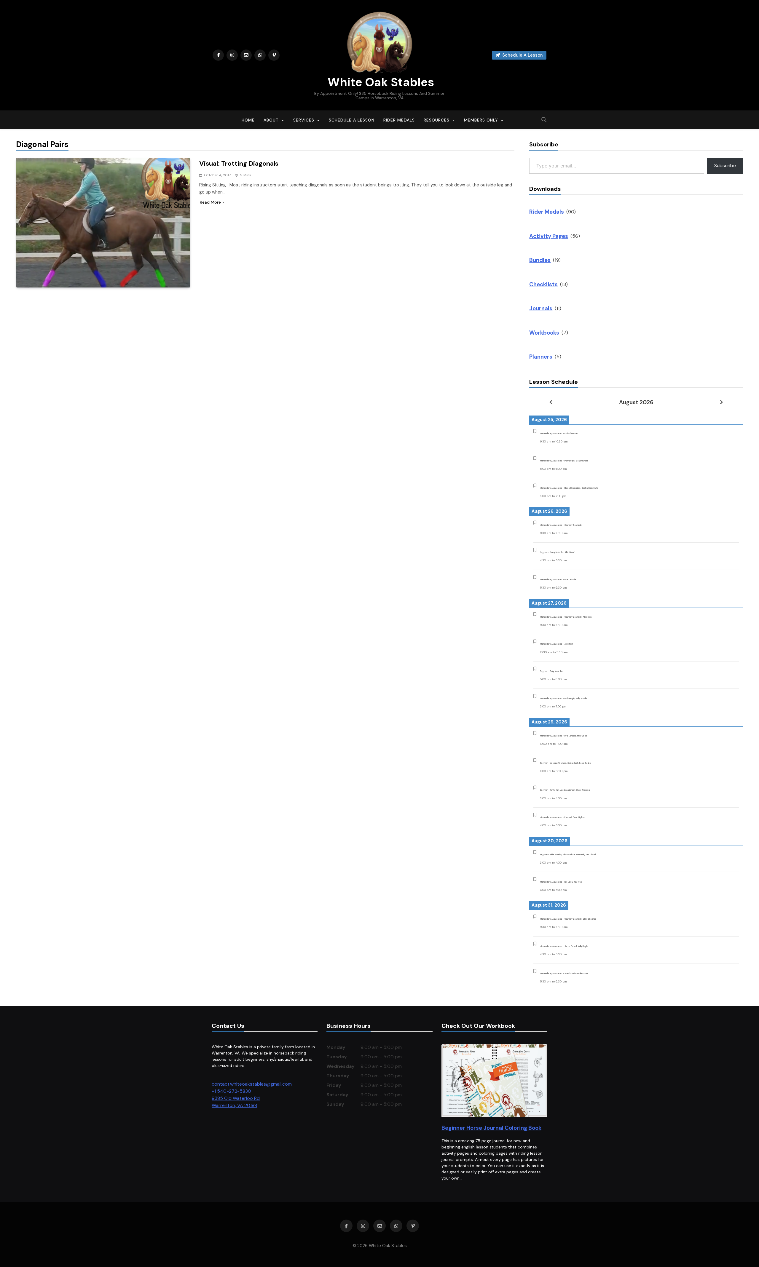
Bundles (540, 260)
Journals (540, 308)
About (271, 120)
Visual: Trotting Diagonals (238, 163)
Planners (540, 356)
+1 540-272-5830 (231, 1091)
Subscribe (725, 165)
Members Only (481, 120)
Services (303, 120)
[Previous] (550, 402)
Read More (210, 202)
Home (248, 120)
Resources (436, 120)
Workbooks (544, 332)
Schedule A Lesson (351, 120)
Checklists (543, 284)
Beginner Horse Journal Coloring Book (491, 1128)
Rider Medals (399, 120)
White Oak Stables (379, 82)
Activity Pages (548, 236)
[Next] (721, 402)
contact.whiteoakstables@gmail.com (252, 1084)
